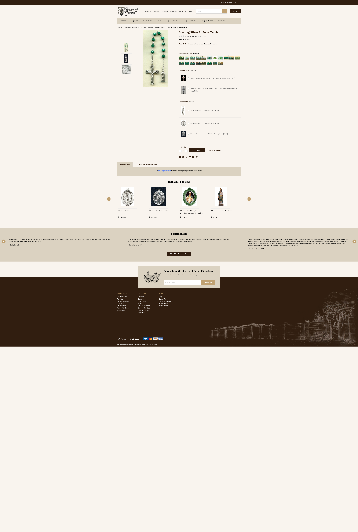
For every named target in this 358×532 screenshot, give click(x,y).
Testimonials (121, 310)
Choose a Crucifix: (187, 70)
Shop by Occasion (172, 21)
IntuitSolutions (153, 344)
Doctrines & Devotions (160, 11)
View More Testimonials (179, 254)
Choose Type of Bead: (189, 53)
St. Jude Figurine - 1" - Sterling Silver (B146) (204, 110)
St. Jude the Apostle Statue (221, 211)
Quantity (183, 147)
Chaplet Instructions (147, 165)
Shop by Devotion (190, 21)
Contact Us (182, 11)
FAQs (190, 11)
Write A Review (202, 36)
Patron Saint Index (123, 308)
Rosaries (122, 21)
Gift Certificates (122, 306)
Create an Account (232, 2)
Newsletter (173, 11)
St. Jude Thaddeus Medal (158, 211)
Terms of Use (163, 306)
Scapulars (134, 21)
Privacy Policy (163, 303)
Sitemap (133, 344)
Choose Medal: (186, 101)
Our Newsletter (122, 297)
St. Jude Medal (123, 211)
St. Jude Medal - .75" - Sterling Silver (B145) (204, 123)
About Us (148, 11)
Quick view (127, 194)
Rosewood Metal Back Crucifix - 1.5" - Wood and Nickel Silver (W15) (212, 78)
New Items (221, 21)
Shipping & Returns (165, 301)
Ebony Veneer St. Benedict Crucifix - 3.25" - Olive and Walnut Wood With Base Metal (213, 90)
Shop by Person (207, 21)
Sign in (222, 2)
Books (158, 21)
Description (124, 165)
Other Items (147, 21)
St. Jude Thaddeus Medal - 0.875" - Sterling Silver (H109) (209, 134)
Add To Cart (190, 198)
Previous (109, 199)
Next (249, 199)
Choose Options (128, 198)
